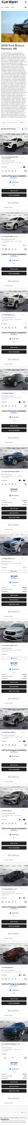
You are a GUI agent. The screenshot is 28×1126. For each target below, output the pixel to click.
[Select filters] (23, 129)
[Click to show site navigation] (25, 7)
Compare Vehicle (8, 207)
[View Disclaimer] (15, 171)
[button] (2, 7)
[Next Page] (17, 1112)
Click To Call (14, 191)
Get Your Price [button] (14, 513)
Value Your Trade (14, 517)
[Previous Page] (15, 1112)
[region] (14, 187)
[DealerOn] (5, 1119)
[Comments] (25, 171)
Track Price (15, 182)
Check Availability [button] (14, 195)
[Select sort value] (25, 128)
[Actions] (25, 158)
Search (21, 122)
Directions (7, 7)
